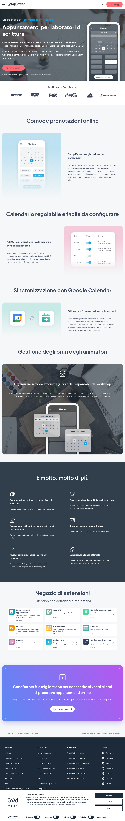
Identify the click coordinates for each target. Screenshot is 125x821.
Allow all (109, 795)
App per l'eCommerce (47, 753)
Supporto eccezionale (14, 758)
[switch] (56, 817)
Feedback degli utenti (47, 783)
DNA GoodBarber (12, 763)
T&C (7, 783)
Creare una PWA (44, 763)
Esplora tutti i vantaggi (62, 709)
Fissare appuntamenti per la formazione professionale (100, 733)
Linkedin (109, 773)
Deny (108, 808)
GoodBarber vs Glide (75, 768)
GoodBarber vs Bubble (76, 758)
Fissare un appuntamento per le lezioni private (21, 733)
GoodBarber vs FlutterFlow (78, 763)
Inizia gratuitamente (13, 68)
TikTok (108, 783)
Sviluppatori (42, 789)
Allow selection (109, 802)
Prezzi (40, 778)
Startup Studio (11, 768)
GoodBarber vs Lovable (76, 773)
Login (101, 4)
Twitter (108, 763)
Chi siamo (9, 753)
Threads (109, 778)
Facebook (110, 753)
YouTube (109, 768)
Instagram (110, 758)
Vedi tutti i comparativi (76, 778)
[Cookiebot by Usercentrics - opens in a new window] (12, 817)
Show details (101, 817)
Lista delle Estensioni (46, 768)
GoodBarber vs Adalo (75, 753)
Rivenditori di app (45, 773)
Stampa (8, 778)
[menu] (3, 4)
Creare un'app (43, 758)
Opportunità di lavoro (14, 773)
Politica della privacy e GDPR (17, 789)
